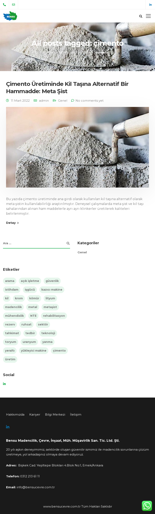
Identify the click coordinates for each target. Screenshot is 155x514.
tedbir (30, 333)
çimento (59, 350)
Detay (11, 222)
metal (32, 307)
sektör (43, 324)
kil (6, 298)
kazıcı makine (51, 289)
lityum (50, 298)
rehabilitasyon (54, 316)
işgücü (30, 289)
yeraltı (10, 350)
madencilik (13, 307)
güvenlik (52, 281)
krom (19, 298)
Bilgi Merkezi (55, 414)
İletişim (75, 414)
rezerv (10, 324)
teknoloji (48, 333)
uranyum (29, 342)
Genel (62, 100)
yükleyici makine (33, 350)
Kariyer (34, 414)
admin (44, 100)
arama (9, 281)
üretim (10, 359)
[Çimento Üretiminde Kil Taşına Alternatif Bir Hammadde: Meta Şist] (77, 150)
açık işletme (30, 281)
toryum (10, 342)
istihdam (11, 289)
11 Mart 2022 (20, 100)
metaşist (50, 307)
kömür (34, 298)
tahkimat (12, 333)
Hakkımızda (15, 414)
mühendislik (14, 316)
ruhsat (26, 324)
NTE (33, 316)
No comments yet (89, 100)
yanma (47, 342)
